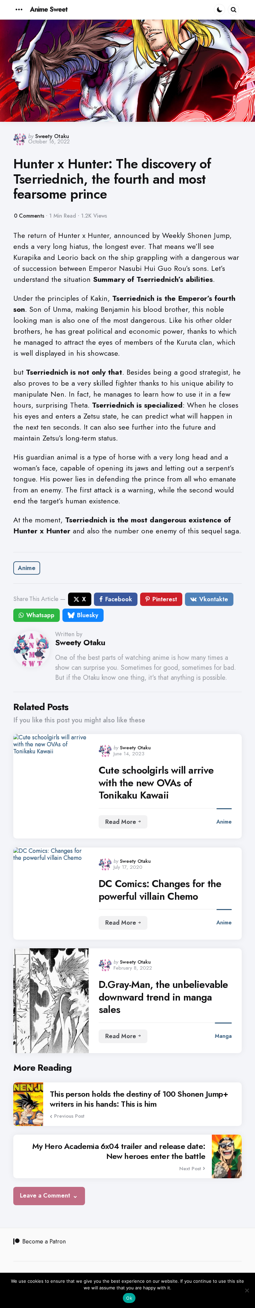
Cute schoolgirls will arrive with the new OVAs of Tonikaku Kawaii (156, 783)
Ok (129, 1298)
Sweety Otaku (52, 136)
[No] (246, 1290)
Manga (223, 1036)
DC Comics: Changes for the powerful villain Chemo (160, 889)
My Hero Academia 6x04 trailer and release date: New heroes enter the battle (118, 1151)
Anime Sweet (48, 9)
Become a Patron (44, 1241)
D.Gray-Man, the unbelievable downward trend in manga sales (163, 997)
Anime (27, 568)
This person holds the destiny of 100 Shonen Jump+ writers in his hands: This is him (139, 1099)
